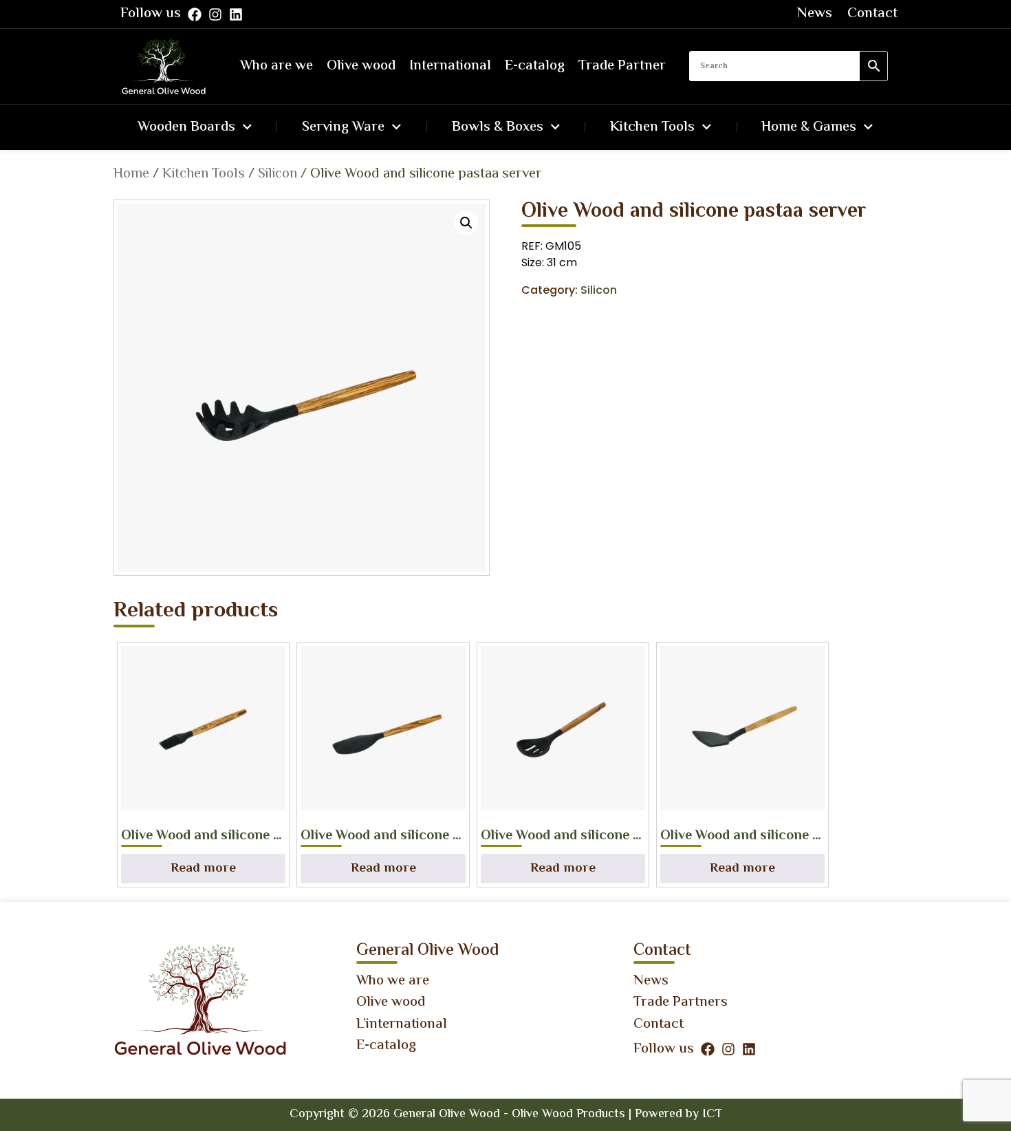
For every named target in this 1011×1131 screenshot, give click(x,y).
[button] (466, 223)
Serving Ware (343, 127)
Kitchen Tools (652, 127)
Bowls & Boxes (497, 127)
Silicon (277, 174)
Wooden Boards (186, 127)
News (814, 14)
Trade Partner (622, 66)
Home (131, 174)
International (450, 66)
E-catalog (535, 66)
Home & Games (808, 127)
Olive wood (361, 66)
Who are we (276, 66)
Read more (203, 869)
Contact (872, 14)
